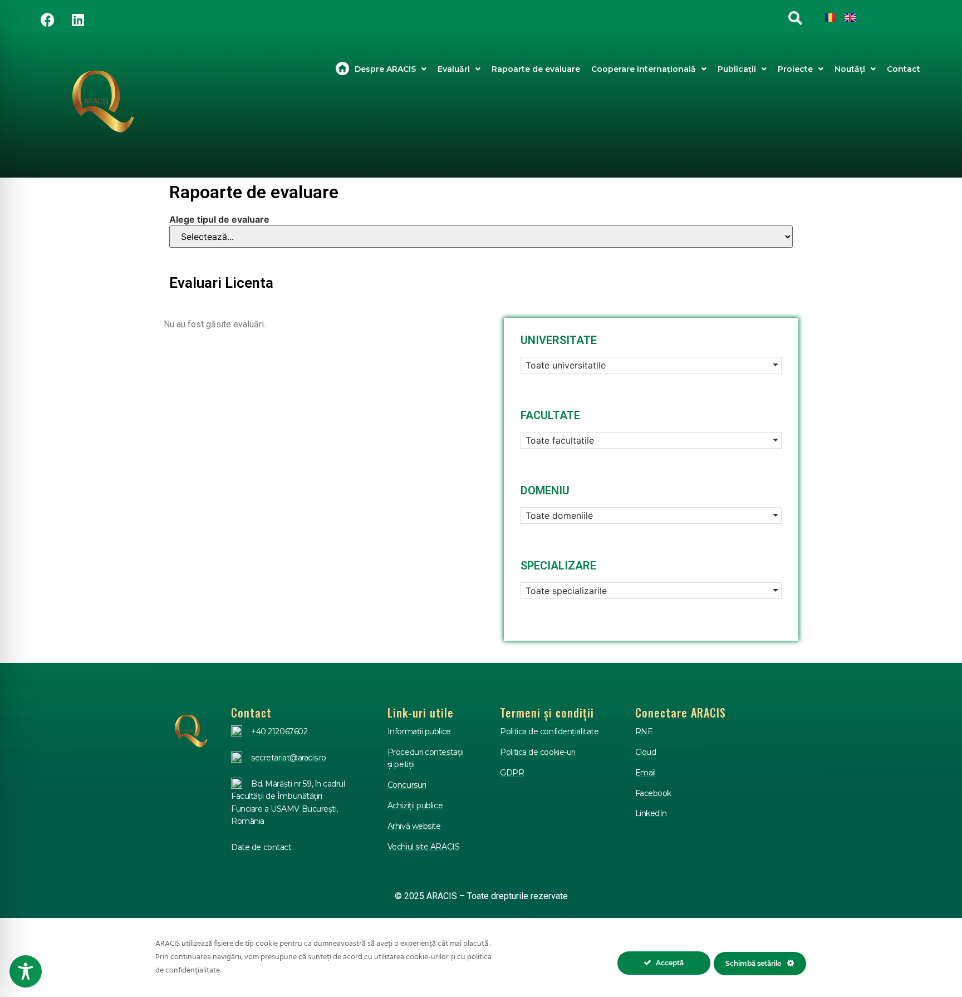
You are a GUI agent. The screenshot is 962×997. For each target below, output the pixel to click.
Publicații (737, 69)
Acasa (342, 69)
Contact (903, 69)
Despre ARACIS (385, 69)
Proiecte (795, 69)
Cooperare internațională (643, 69)
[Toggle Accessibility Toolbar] (25, 971)
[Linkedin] (78, 19)
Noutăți (850, 69)
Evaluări (454, 69)
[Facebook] (47, 19)
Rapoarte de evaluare (536, 69)
